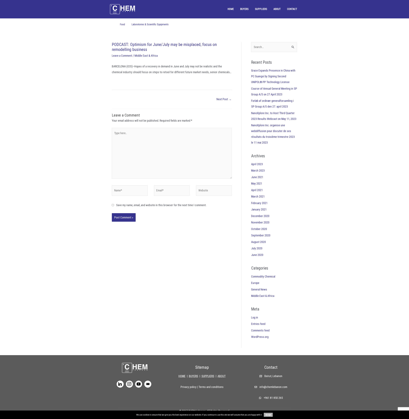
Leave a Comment (122, 55)
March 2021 (258, 196)
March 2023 (258, 170)
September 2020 (260, 235)
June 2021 (257, 177)
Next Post (224, 99)
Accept (268, 415)
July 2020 (256, 248)
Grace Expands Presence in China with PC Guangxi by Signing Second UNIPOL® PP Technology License (273, 76)
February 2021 (259, 203)
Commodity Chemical (263, 276)
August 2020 (258, 242)
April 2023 (257, 164)
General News (259, 289)
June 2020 (257, 255)
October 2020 (259, 229)
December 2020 (260, 216)
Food (122, 24)
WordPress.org (260, 336)
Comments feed (260, 330)
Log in (254, 317)
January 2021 (259, 209)
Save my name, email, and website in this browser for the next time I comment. (161, 205)
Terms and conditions (211, 387)
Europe (255, 283)
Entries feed (258, 324)
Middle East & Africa (146, 55)
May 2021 (256, 183)
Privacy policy (189, 387)
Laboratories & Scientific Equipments (150, 24)
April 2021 (257, 190)
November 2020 (260, 222)
